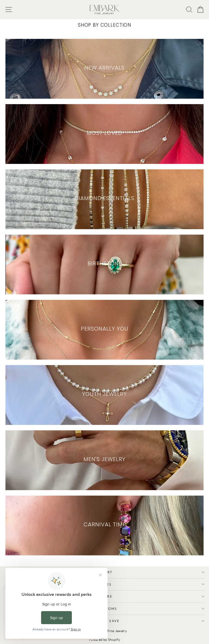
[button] (200, 10)
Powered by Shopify (104, 639)
